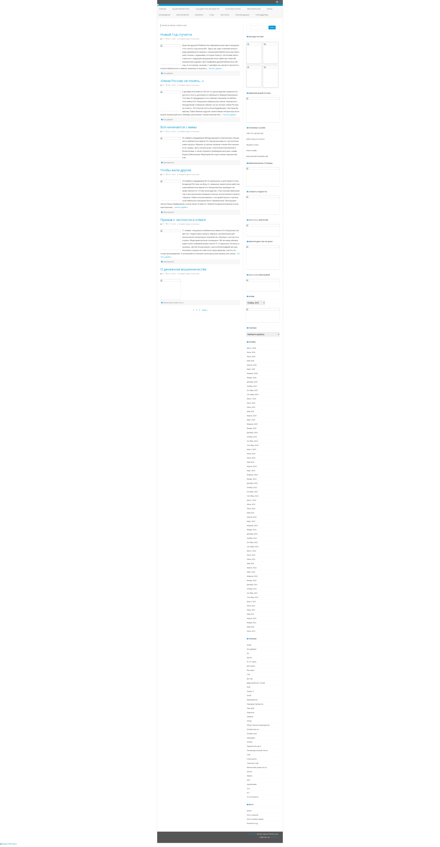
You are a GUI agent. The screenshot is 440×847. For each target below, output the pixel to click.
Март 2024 (251, 470)
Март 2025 (251, 420)
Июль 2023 (251, 504)
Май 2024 (250, 462)
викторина (251, 666)
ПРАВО (249, 742)
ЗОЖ (248, 687)
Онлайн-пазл (252, 733)
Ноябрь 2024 (252, 437)
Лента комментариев (255, 819)
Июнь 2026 (251, 356)
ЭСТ (248, 793)
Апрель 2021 (252, 618)
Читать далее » (215, 68)
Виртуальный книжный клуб (257, 156)
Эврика (249, 776)
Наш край (250, 708)
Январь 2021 (251, 622)
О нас (211, 15)
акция (249, 645)
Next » (205, 310)
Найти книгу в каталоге (255, 139)
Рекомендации (242, 15)
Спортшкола (252, 759)
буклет (249, 657)
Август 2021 (251, 601)
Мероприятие (168, 162)
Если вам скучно (233, 9)
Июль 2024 (251, 454)
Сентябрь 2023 (252, 496)
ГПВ (248, 674)
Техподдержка (261, 15)
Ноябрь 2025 (252, 386)
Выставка (250, 670)
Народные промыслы (255, 704)
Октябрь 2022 (252, 542)
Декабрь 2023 (252, 483)
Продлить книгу (252, 145)
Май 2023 (250, 513)
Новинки (199, 15)
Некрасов (250, 712)
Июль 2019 (251, 631)
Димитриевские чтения (256, 683)
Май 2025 (250, 411)
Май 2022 (250, 563)
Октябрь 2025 (252, 390)
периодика (251, 738)
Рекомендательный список (257, 750)
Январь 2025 (251, 428)
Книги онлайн (251, 150)
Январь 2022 (251, 580)
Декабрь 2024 (252, 432)
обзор (249, 721)
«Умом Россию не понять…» (182, 81)
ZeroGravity (252, 834)
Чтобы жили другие (175, 170)
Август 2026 (251, 348)
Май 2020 (250, 627)
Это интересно (252, 797)
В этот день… (252, 662)
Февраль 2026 (252, 373)
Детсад (249, 679)
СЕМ (248, 755)
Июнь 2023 (251, 508)
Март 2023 (251, 521)
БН (248, 653)
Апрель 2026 (252, 365)
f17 (163, 39)
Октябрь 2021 (252, 593)
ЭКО (248, 780)
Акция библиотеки (180, 9)
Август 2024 (251, 449)
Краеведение (164, 15)
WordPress (274, 837)
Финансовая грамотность (173, 303)
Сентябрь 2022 (252, 546)
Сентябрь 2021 (252, 597)
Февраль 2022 (252, 576)
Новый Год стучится (176, 34)
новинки (250, 717)
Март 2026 (251, 369)
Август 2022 (251, 551)
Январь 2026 (251, 377)
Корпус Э (250, 691)
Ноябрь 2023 (252, 487)
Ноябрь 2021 (252, 589)
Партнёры (224, 15)
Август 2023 (251, 500)
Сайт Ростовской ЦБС (255, 133)
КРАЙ (249, 695)
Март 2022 (251, 572)
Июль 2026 (251, 352)
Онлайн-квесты (253, 729)
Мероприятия (182, 15)
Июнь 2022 (251, 559)
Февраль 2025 (252, 424)
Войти (249, 811)
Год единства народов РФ (207, 9)
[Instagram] (277, 2)
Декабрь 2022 (252, 534)
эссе (248, 788)
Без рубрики (168, 73)
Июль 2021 (251, 606)
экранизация (252, 784)
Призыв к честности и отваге (183, 219)
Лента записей (252, 815)
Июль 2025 (251, 403)
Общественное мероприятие (258, 725)
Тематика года (252, 763)
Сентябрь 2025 (252, 394)
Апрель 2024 (252, 466)
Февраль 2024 (252, 475)
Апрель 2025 (252, 416)
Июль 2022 (251, 555)
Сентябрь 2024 (252, 445)
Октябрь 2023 (252, 492)
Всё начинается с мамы (178, 127)
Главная (162, 9)
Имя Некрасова (254, 9)
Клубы (269, 9)
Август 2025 (251, 399)
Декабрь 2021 (252, 584)
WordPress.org (252, 823)
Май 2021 (250, 614)
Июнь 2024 (251, 458)
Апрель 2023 (252, 517)
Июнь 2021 (251, 610)
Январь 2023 (251, 530)
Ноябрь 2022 (252, 538)
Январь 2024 (251, 479)
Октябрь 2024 (252, 441)
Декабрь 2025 (252, 382)
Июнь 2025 (251, 407)
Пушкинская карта (254, 746)
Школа (249, 771)
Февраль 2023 (252, 525)
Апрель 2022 (252, 568)
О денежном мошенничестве (183, 269)
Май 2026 (250, 361)
